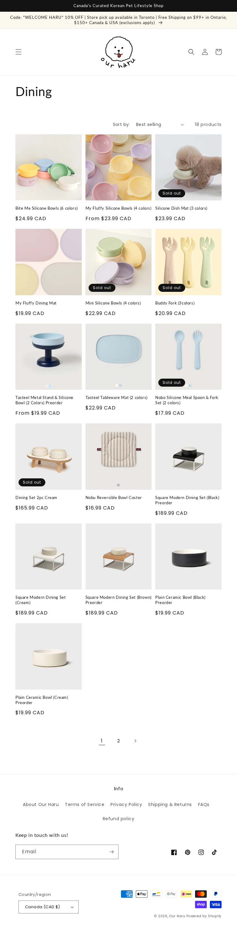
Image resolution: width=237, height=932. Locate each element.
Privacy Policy (126, 804)
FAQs (204, 804)
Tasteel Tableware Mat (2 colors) (116, 397)
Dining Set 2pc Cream (36, 497)
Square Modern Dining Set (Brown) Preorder (118, 600)
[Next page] (135, 741)
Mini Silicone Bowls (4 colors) (113, 302)
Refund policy (119, 819)
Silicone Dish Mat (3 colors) (181, 208)
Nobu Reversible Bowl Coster (113, 497)
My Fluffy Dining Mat (36, 302)
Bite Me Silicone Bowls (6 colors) (46, 208)
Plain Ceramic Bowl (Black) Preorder (180, 600)
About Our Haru (41, 804)
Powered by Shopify (204, 916)
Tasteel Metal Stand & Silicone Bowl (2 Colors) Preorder (44, 400)
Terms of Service (85, 804)
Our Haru (177, 916)
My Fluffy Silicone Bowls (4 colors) (118, 208)
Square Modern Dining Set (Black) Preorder (187, 500)
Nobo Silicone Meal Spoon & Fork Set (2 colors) (186, 400)
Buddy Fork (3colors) (174, 302)
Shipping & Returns (170, 804)
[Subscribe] (111, 852)
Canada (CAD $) (42, 907)
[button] (18, 52)
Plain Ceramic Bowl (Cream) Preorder (41, 700)
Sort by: (121, 124)
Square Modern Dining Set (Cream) (40, 600)
